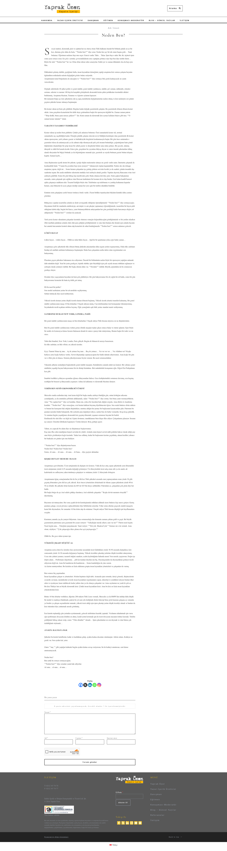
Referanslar (157, 815)
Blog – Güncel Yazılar (163, 810)
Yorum (47, 712)
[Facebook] (81, 685)
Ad (46, 738)
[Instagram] (99, 685)
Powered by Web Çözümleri (56, 837)
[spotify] (140, 822)
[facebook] (119, 822)
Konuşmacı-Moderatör (163, 805)
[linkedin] (127, 822)
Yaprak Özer (157, 784)
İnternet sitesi (112, 738)
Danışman (156, 794)
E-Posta (119, 792)
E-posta (79, 738)
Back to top (174, 837)
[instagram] (131, 822)
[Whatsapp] (94, 685)
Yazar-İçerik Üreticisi (163, 789)
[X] (85, 685)
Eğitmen (155, 799)
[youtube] (136, 822)
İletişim (155, 820)
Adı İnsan (113, 28)
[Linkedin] (90, 685)
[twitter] (123, 822)
